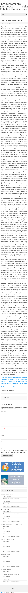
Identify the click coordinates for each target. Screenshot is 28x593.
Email (2, 435)
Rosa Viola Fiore (16, 381)
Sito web (3, 442)
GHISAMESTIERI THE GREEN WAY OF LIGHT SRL (11, 524)
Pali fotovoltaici (6, 503)
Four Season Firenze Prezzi (14, 385)
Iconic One (2, 592)
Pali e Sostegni (6, 501)
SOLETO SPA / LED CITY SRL (7, 569)
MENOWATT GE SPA (5, 554)
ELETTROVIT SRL (5, 509)
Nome (3, 428)
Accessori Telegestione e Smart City (11, 498)
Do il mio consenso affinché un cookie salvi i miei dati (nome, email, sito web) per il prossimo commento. (14, 451)
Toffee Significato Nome (13, 379)
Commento (3, 411)
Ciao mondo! (5, 397)
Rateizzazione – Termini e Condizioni (11, 506)
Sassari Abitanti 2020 (12, 383)
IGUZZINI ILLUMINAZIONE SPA (7, 539)
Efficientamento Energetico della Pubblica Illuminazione (14, 6)
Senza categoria (10, 390)
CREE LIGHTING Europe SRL (7, 494)
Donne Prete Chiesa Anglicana (8, 377)
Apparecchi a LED (7, 496)
